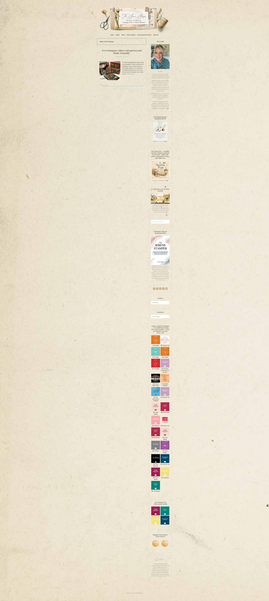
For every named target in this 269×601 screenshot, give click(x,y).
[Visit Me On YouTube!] (160, 56)
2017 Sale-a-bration (111, 86)
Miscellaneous (106, 84)
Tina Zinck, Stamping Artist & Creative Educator (134, 19)
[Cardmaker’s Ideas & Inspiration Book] (160, 264)
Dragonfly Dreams (118, 86)
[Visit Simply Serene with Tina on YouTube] (160, 203)
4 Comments (125, 56)
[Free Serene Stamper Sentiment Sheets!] (160, 142)
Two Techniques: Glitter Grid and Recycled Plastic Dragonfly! (122, 51)
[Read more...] (130, 74)
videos (143, 86)
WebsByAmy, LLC (140, 593)
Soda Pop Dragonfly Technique (135, 86)
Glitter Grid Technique (126, 86)
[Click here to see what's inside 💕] (160, 178)
